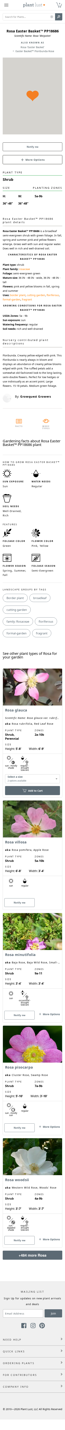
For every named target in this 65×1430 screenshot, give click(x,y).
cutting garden (36, 295)
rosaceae (24, 269)
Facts (19, 426)
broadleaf (40, 598)
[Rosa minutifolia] (32, 961)
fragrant (27, 299)
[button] (51, 17)
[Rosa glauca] (32, 727)
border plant (17, 295)
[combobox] (32, 779)
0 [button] (59, 3)
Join (53, 1313)
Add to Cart (35, 790)
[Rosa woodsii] (32, 1186)
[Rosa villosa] (32, 849)
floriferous (53, 295)
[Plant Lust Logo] (34, 5)
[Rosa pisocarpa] (32, 1074)
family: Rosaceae (17, 622)
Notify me (32, 146)
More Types (46, 427)
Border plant (15, 598)
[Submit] (58, 16)
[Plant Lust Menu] (6, 5)
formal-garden (11, 299)
